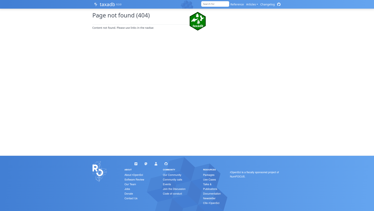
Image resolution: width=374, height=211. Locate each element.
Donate (128, 193)
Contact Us (130, 198)
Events (167, 184)
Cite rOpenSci (211, 203)
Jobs (127, 189)
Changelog (267, 4)
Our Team (130, 184)
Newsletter (209, 198)
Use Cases (209, 179)
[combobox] (215, 4)
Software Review (134, 179)
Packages (208, 175)
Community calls (172, 179)
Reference (237, 4)
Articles (251, 4)
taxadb (107, 4)
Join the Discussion (174, 189)
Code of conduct (172, 193)
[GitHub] (279, 4)
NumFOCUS (237, 176)
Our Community (172, 175)
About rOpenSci (133, 175)
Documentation (212, 193)
